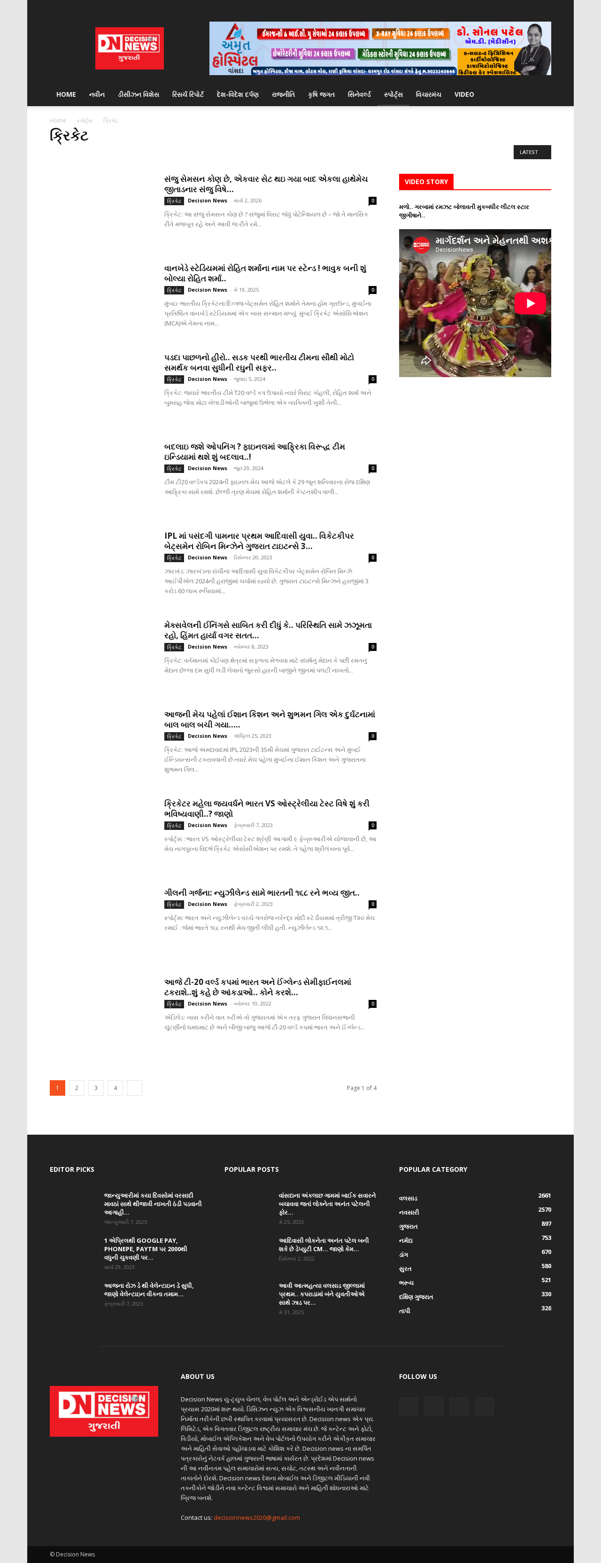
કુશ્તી (107, 154)
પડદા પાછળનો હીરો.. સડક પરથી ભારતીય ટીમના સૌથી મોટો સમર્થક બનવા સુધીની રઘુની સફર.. (259, 362)
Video (464, 94)
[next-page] (134, 1088)
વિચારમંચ (428, 94)
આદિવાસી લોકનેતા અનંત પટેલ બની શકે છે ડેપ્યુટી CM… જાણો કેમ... (324, 1244)
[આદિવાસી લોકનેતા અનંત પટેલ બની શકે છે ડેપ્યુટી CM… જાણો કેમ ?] (247, 1252)
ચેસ (150, 154)
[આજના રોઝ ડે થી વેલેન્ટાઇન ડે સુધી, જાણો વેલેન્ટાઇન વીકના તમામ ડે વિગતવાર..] (73, 1297)
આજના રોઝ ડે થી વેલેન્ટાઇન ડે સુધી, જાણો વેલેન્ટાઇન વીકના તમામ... (149, 1289)
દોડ (168, 154)
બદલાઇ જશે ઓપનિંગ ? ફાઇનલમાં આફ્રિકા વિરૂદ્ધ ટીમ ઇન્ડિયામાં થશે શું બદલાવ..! (254, 451)
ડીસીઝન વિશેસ (138, 94)
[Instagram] (513, 7)
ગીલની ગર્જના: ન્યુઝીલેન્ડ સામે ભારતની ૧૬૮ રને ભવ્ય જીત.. (262, 892)
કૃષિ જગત (321, 94)
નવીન (97, 94)
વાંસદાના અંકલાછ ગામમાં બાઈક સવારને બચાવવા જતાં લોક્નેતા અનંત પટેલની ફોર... (327, 1203)
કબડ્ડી (85, 154)
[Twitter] (529, 7)
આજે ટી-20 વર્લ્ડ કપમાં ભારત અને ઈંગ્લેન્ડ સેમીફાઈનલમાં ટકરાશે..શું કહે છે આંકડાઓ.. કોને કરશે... (257, 987)
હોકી (218, 154)
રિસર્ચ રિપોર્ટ (188, 94)
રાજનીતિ (283, 94)
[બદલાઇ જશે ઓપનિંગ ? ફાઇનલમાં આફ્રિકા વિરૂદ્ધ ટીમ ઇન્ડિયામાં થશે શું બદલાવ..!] (101, 476)
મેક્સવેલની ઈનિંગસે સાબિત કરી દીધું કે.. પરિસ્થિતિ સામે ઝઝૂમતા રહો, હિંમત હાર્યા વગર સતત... (268, 630)
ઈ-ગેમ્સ (61, 154)
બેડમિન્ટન (192, 154)
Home (66, 94)
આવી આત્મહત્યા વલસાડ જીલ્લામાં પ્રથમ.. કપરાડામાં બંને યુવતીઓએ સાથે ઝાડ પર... (322, 1294)
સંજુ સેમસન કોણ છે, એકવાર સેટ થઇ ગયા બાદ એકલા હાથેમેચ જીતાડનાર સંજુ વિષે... (266, 183)
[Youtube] (544, 7)
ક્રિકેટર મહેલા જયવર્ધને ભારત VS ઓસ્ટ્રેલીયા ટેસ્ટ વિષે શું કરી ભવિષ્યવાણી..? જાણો (267, 808)
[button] (540, 95)
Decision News (207, 200)
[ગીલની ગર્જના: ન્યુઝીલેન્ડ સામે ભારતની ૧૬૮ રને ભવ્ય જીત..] (101, 923)
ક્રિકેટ (130, 154)
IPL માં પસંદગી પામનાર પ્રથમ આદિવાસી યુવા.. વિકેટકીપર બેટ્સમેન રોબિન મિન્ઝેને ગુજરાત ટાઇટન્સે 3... (259, 540)
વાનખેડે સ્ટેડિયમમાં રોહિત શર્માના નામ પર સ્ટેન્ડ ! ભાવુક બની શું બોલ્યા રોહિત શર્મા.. (265, 273)
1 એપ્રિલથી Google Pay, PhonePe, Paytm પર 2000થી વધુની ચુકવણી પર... (145, 1248)
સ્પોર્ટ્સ (393, 94)
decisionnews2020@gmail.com (257, 1517)
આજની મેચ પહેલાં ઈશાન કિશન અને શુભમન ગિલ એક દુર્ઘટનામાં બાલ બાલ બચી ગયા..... (269, 719)
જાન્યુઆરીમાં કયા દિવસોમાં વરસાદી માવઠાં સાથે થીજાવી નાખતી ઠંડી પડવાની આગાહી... (153, 1203)
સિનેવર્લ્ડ (359, 94)
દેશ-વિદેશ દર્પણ (238, 94)
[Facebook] (498, 7)
